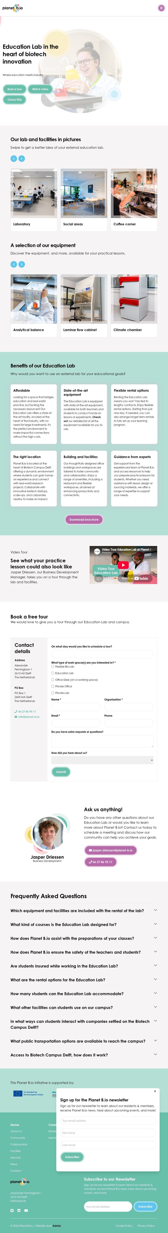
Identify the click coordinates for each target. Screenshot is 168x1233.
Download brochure (84, 519)
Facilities (15, 1151)
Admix (56, 1225)
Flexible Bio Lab (64, 666)
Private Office (63, 686)
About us (16, 1131)
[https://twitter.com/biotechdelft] (11, 1210)
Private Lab (62, 693)
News (13, 1164)
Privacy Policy (146, 1225)
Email (55, 715)
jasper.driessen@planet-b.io (112, 850)
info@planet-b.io (29, 716)
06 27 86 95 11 (27, 711)
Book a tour (15, 89)
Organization (113, 699)
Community (17, 1137)
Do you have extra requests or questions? (77, 731)
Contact (15, 1170)
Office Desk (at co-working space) (76, 679)
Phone (108, 715)
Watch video (40, 89)
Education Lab (64, 673)
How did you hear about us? (69, 753)
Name (56, 699)
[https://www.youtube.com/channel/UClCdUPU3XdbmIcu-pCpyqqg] (26, 1210)
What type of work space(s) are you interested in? (83, 662)
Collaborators (18, 1144)
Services (15, 1157)
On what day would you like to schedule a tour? (81, 646)
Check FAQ (14, 99)
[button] (13, 158)
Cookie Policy (124, 1225)
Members (54, 1137)
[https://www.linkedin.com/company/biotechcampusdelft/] (18, 1210)
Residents (54, 1131)
